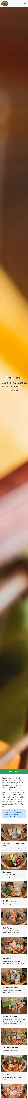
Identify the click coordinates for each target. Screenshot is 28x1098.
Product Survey (14, 771)
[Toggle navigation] (25, 3)
